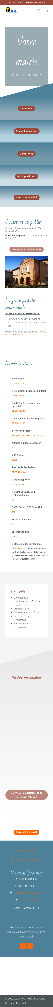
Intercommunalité (26, 197)
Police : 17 (41, 435)
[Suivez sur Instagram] (30, 946)
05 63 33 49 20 (18, 395)
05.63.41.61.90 (29, 900)
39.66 (14, 460)
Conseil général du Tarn (26, 612)
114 (13, 500)
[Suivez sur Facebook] (23, 946)
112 (13, 447)
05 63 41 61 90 (18, 383)
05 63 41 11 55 (18, 423)
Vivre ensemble (15, 713)
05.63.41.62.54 (19, 472)
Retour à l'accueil (26, 832)
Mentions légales (26, 850)
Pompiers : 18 (18, 435)
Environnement (15, 706)
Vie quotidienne (35, 709)
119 (13, 524)
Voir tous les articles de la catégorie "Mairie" (26, 794)
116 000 (15, 536)
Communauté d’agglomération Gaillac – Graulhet (27, 601)
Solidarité (23, 762)
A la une (25, 755)
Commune (26, 108)
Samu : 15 (30, 435)
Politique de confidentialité (26, 859)
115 (13, 512)
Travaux (23, 709)
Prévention (13, 762)
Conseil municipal (26, 131)
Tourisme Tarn (21, 608)
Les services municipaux (26, 249)
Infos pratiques (26, 176)
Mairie (33, 706)
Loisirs (33, 758)
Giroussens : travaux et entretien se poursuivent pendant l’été (22, 699)
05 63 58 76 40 (18, 411)
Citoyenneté (34, 755)
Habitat (26, 706)
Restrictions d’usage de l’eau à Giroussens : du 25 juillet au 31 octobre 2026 (26, 751)
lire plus (11, 727)
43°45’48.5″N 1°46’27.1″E (29, 893)
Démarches (26, 153)
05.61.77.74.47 (19, 484)
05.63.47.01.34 (19, 548)
